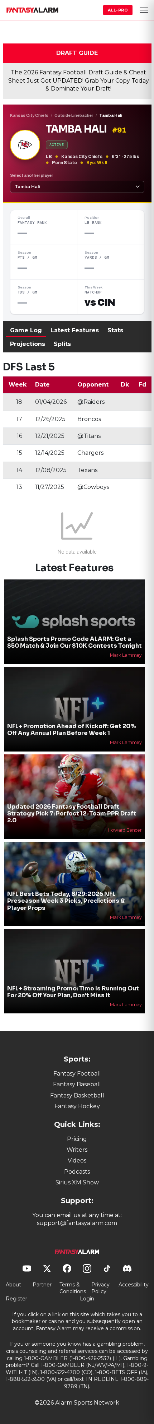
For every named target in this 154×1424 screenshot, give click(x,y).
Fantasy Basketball (77, 1095)
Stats (115, 330)
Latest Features (74, 330)
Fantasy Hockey (77, 1106)
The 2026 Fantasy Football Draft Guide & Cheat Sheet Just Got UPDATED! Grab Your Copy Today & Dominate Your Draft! (78, 80)
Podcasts (77, 1171)
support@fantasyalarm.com (77, 1223)
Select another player (31, 175)
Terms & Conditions (72, 1288)
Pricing (77, 1139)
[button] (144, 10)
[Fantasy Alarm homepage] (32, 10)
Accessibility (134, 1284)
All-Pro (118, 10)
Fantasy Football (77, 1073)
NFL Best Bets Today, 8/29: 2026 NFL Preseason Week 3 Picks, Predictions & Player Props (66, 900)
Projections (27, 344)
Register (16, 1298)
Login (87, 1298)
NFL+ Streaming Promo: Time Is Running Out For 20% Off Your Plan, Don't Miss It (73, 992)
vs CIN (100, 302)
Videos (77, 1160)
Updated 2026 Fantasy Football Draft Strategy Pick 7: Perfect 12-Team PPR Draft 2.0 (71, 813)
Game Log (26, 330)
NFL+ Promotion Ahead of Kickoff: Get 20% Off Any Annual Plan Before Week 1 (71, 729)
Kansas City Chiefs (29, 115)
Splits (62, 344)
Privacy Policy (100, 1288)
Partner (42, 1284)
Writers (77, 1149)
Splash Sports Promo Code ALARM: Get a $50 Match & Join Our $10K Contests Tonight (74, 642)
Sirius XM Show (77, 1182)
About (13, 1284)
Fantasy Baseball (77, 1084)
